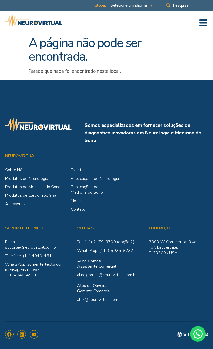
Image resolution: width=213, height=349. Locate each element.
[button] (198, 334)
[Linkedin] (21, 334)
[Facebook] (9, 334)
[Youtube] (34, 334)
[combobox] (189, 5)
